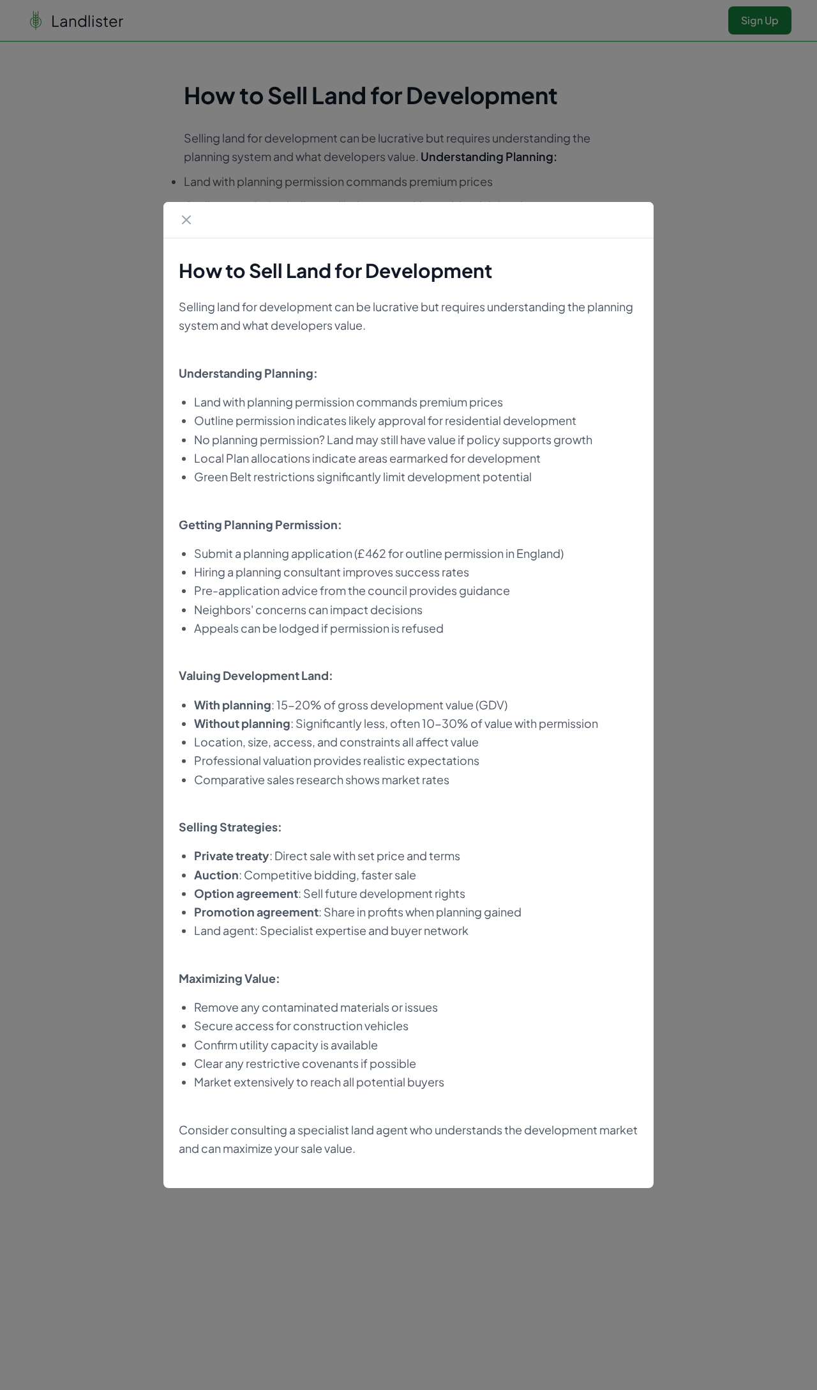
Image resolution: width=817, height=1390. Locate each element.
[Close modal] (186, 220)
